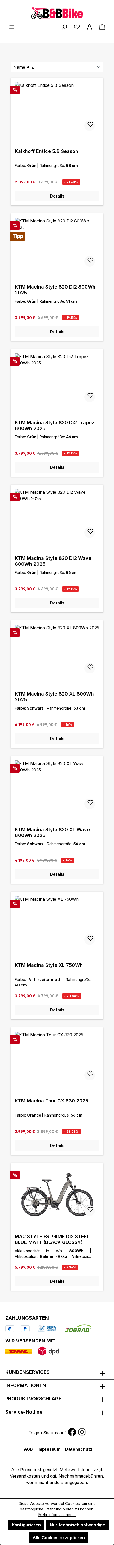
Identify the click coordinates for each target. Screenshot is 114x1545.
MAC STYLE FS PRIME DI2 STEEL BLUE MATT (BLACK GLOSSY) (52, 1239)
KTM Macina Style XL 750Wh (49, 965)
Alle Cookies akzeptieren (59, 1537)
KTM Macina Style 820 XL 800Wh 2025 (54, 696)
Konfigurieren (26, 1524)
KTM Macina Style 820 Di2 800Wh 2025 (55, 289)
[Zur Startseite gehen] (57, 12)
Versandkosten (25, 1476)
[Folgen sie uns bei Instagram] (82, 1431)
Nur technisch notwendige (77, 1524)
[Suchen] (64, 27)
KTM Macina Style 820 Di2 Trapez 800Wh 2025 (54, 425)
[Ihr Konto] (89, 27)
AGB (28, 1449)
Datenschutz (79, 1449)
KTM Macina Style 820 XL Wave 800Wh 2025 (52, 832)
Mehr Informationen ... (57, 1514)
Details (57, 196)
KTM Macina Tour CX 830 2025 (51, 1101)
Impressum (48, 1449)
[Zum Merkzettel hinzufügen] (89, 125)
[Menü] (11, 27)
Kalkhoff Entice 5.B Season (46, 151)
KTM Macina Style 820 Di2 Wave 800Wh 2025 (53, 561)
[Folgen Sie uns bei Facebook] (72, 1431)
